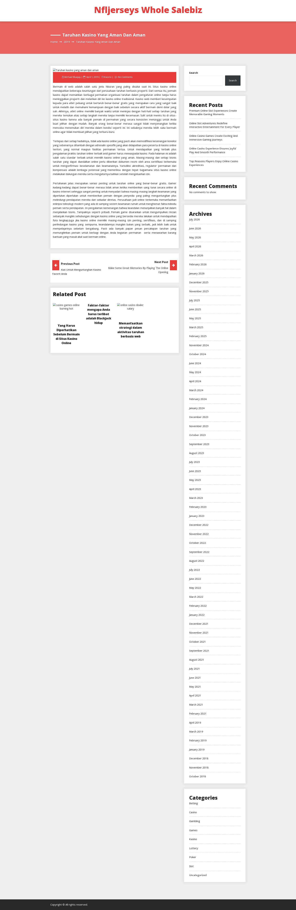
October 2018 (197, 776)
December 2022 (198, 524)
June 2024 (195, 363)
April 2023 (195, 489)
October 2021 (197, 641)
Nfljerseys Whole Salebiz (148, 10)
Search (193, 72)
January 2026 (197, 273)
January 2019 (197, 749)
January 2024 (197, 408)
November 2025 (199, 291)
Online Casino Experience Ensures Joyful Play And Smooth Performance (212, 150)
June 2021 (195, 677)
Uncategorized (198, 875)
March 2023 (196, 498)
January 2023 (197, 516)
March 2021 (196, 704)
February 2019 (198, 740)
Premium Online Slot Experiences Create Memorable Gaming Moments (213, 112)
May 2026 (195, 237)
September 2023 (199, 444)
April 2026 (195, 246)
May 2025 (195, 318)
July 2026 (194, 219)
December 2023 (198, 417)
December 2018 (198, 758)
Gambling (194, 821)
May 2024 (195, 372)
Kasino (108, 76)
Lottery (193, 848)
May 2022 (195, 587)
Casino (193, 812)
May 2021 (195, 686)
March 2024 (196, 390)
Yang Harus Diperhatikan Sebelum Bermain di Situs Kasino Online (66, 334)
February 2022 (198, 605)
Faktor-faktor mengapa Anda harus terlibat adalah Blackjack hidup (98, 314)
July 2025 (194, 300)
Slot (191, 866)
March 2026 (196, 255)
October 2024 (197, 354)
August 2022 (196, 560)
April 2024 (195, 381)
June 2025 (195, 309)
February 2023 (198, 506)
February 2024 (198, 399)
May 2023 (195, 480)
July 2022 (194, 569)
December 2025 (198, 282)
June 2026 (195, 228)
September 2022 (199, 552)
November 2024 (199, 345)
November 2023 (199, 426)
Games (193, 830)
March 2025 (196, 327)
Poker (192, 857)
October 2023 (197, 435)
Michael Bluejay (72, 76)
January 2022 (197, 614)
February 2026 (198, 264)
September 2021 (199, 650)
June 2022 (195, 578)
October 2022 (197, 542)
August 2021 (196, 659)
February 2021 (198, 713)
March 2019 (196, 731)
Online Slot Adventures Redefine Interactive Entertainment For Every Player (214, 125)
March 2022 (196, 596)
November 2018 (199, 767)
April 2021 (195, 695)
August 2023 (196, 453)
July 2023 (194, 462)
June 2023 (195, 471)
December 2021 (198, 623)
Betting (193, 803)
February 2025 (198, 336)
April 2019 (195, 722)
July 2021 (194, 668)
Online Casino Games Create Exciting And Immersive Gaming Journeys (213, 137)
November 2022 (199, 534)
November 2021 (199, 632)
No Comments (125, 76)
